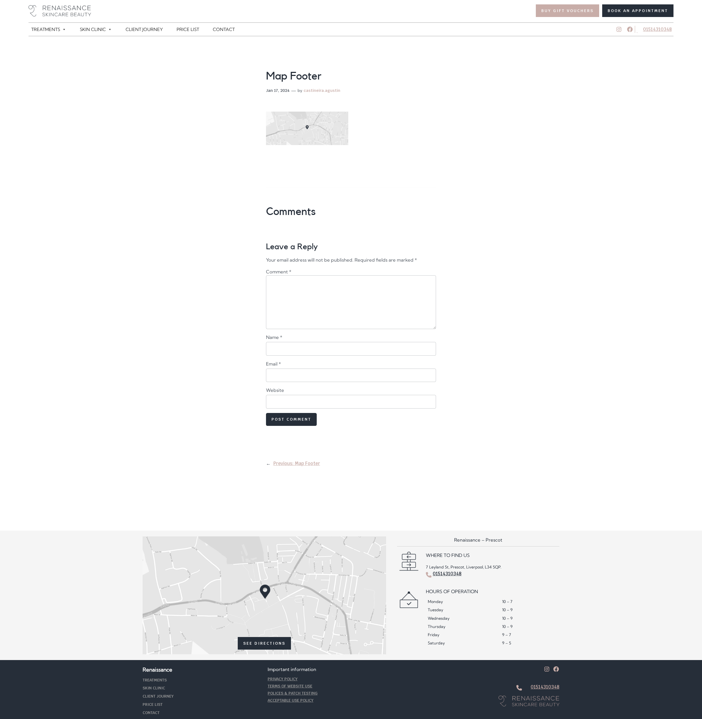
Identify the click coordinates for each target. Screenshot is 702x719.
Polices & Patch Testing (293, 693)
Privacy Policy (283, 678)
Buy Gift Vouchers (567, 10)
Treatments (45, 29)
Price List (188, 29)
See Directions (264, 643)
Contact (224, 29)
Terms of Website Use (290, 686)
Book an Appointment (638, 10)
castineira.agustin (322, 90)
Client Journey (144, 29)
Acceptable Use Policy (290, 700)
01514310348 (657, 29)
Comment (278, 271)
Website (275, 390)
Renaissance (157, 669)
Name (274, 337)
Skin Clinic (93, 29)
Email (273, 364)
